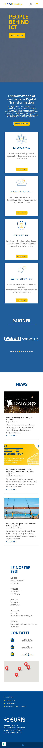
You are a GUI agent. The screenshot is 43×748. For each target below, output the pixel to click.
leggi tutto (11, 436)
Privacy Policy (10, 700)
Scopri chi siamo (21, 124)
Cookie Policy (10, 703)
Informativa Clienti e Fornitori (15, 707)
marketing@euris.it (27, 655)
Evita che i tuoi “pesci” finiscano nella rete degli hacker (21, 524)
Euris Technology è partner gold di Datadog (20, 418)
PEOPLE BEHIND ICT (19, 22)
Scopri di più (21, 169)
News (16, 422)
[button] (20, 669)
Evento (16, 476)
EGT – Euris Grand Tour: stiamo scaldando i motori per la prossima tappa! (20, 471)
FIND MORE (17, 35)
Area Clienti (9, 697)
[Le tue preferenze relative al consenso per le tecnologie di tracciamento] (4, 744)
